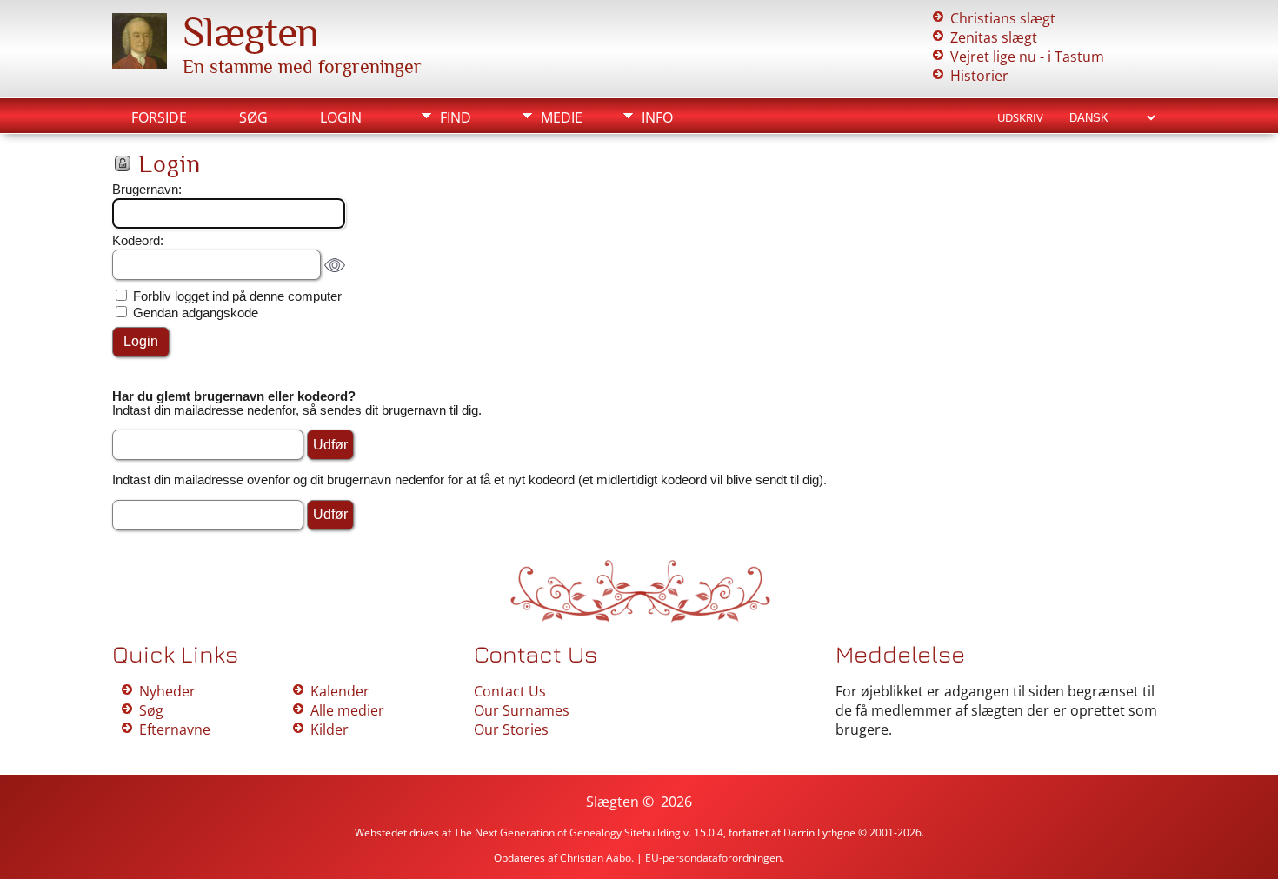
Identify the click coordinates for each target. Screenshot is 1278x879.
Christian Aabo (595, 857)
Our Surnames (521, 710)
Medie (561, 117)
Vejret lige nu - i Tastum (1027, 56)
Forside (159, 117)
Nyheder (167, 691)
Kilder (329, 729)
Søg (253, 117)
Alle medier (347, 710)
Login (341, 117)
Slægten (250, 32)
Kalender (339, 691)
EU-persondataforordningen (713, 857)
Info (657, 117)
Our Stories (511, 729)
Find (455, 117)
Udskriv (1020, 117)
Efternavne (174, 729)
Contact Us (510, 691)
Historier (979, 75)
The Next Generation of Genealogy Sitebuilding (567, 832)
